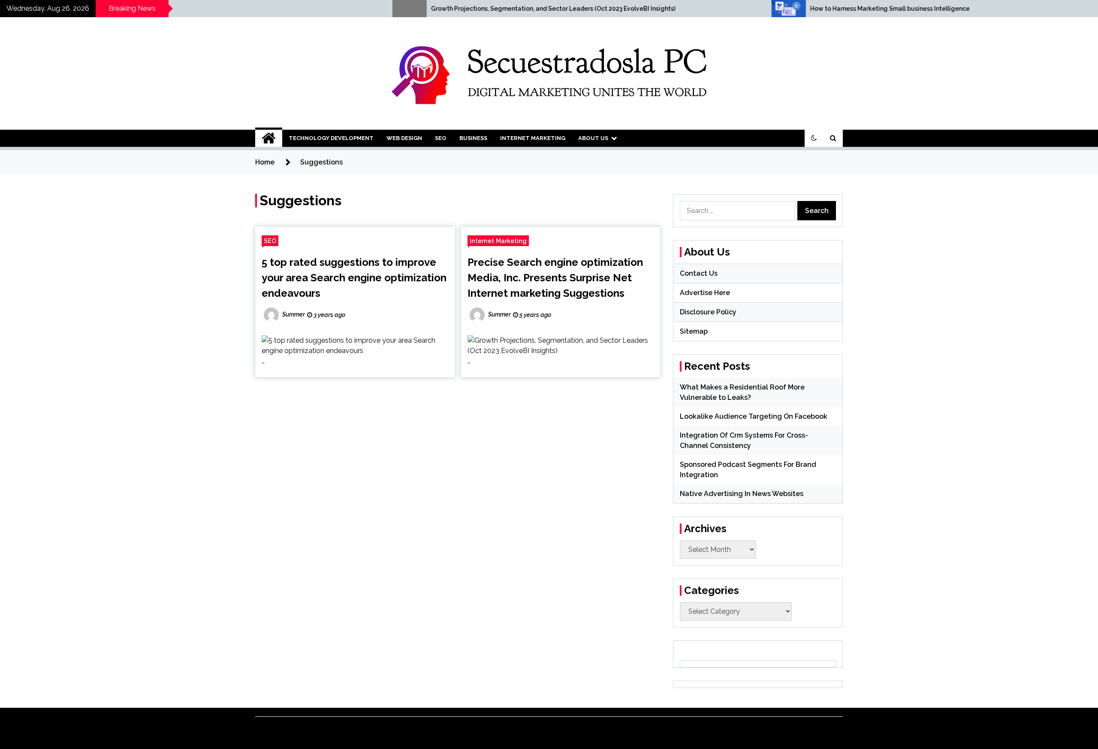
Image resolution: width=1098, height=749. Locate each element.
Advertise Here (705, 293)
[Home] (268, 138)
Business (473, 138)
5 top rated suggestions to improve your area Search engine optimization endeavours (354, 277)
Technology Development (331, 138)
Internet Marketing (532, 138)
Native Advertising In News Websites (741, 494)
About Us (593, 138)
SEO (440, 138)
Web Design (404, 138)
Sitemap (694, 331)
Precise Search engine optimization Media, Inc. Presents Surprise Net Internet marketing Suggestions (555, 277)
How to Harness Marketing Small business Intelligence (795, 8)
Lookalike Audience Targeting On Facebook (753, 416)
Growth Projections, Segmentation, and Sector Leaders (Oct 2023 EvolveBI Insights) (458, 8)
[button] (814, 138)
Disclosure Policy (708, 312)
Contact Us (699, 273)
